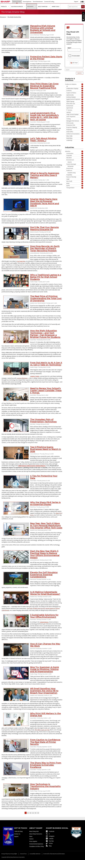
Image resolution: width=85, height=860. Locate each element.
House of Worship (74, 177)
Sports (74, 185)
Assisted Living (75, 172)
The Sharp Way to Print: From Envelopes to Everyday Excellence (45, 765)
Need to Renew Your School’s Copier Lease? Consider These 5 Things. (46, 390)
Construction (74, 153)
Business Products (17, 1)
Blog (50, 846)
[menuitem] (5, 6)
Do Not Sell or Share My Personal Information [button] (54, 853)
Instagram (51, 836)
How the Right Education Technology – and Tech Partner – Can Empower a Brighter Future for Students (45, 333)
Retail (74, 183)
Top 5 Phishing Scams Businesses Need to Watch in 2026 (45, 449)
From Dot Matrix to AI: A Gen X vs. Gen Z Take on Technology (46, 363)
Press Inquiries (33, 841)
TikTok (51, 843)
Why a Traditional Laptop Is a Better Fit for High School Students (45, 277)
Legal (74, 179)
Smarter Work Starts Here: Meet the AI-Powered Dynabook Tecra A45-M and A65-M (44, 202)
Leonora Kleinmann (22, 378)
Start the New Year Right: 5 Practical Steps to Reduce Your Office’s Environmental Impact (44, 554)
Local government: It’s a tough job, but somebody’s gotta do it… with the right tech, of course (44, 116)
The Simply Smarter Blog (14, 17)
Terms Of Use (23, 853)
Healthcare (74, 170)
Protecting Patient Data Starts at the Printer (46, 57)
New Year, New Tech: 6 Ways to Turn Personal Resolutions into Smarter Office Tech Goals (46, 525)
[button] (8, 6)
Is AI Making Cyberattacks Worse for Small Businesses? (45, 593)
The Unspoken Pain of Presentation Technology (43, 420)
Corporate (74, 155)
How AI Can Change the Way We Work (45, 645)
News (30, 836)
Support (76, 1)
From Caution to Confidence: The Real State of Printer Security (45, 742)
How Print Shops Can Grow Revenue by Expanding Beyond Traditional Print (44, 85)
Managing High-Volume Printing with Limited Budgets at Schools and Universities (42, 29)
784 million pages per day (42, 730)
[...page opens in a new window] (8, 836)
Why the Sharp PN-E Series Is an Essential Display (45, 503)
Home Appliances (27, 1)
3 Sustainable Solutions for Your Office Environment (44, 616)
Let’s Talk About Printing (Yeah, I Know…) (43, 139)
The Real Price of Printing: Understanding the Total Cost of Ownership (46, 298)
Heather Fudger (34, 376)
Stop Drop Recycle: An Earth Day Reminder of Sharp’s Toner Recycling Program (45, 248)
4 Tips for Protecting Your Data (43, 477)
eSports (75, 162)
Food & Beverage (74, 164)
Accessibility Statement (35, 853)
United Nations (44, 622)
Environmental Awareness (36, 844)
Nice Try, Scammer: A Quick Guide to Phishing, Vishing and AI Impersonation (44, 669)
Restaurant (75, 166)
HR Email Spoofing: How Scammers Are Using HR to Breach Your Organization (44, 690)
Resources (3, 17)
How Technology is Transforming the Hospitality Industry (45, 786)
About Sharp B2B (34, 831)
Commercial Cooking (49, 1)
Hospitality (74, 175)
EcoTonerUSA (21, 261)
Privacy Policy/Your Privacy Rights (9, 853)
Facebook (51, 831)
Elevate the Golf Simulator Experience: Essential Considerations (44, 574)
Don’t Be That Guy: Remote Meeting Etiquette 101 (44, 228)
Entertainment (74, 160)
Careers (31, 839)
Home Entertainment (38, 1)
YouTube (51, 841)
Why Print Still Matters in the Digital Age (45, 714)
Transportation (74, 187)
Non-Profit (74, 181)
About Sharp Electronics (35, 834)
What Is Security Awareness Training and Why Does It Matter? (44, 175)
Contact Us (17, 834)
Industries (74, 151)
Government (74, 168)
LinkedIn (51, 838)
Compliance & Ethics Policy (36, 846)
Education (74, 157)
